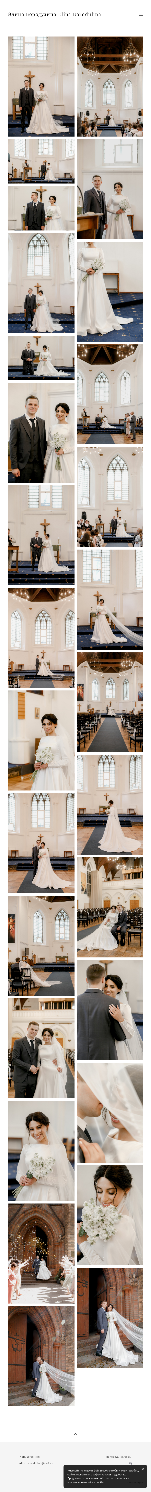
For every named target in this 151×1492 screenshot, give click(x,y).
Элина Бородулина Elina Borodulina (54, 14)
